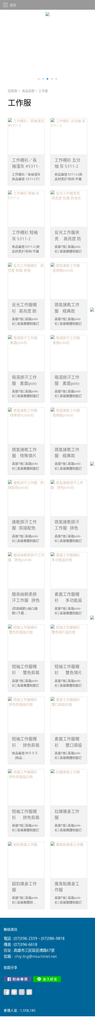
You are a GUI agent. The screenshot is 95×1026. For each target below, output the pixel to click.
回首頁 (12, 91)
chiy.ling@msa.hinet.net (36, 956)
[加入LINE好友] (47, 979)
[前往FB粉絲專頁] (17, 979)
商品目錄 (28, 91)
